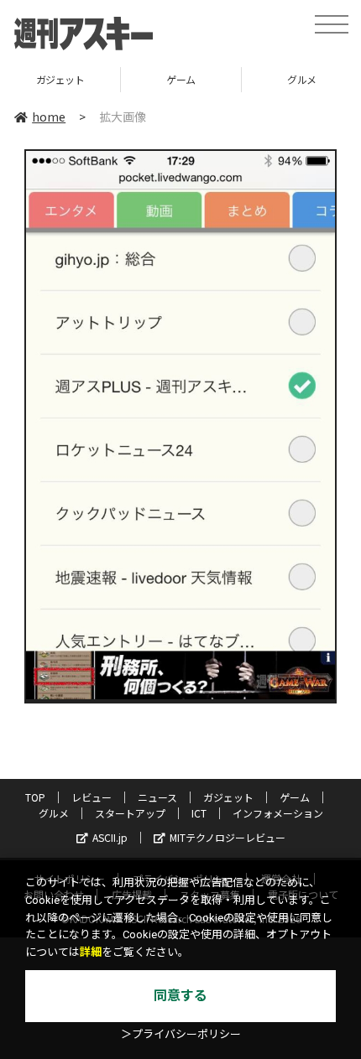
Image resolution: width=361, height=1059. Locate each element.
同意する (180, 996)
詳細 (91, 952)
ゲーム (181, 79)
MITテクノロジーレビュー (227, 837)
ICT (199, 813)
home (48, 116)
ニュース (157, 797)
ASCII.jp (110, 837)
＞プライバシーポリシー (181, 1034)
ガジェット (60, 79)
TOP (35, 797)
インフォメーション (278, 813)
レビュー (91, 797)
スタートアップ (130, 813)
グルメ (54, 813)
